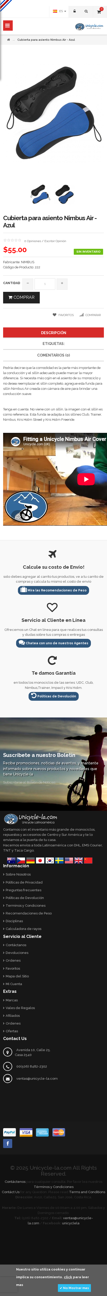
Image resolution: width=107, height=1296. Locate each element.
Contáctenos (15, 1182)
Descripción (53, 333)
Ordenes (13, 960)
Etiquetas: (54, 344)
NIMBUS (27, 262)
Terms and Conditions (87, 1192)
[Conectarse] (74, 12)
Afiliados (13, 1016)
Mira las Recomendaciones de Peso (56, 590)
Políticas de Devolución (56, 696)
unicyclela (70, 1223)
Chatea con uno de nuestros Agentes (56, 643)
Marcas (12, 1000)
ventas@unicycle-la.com (37, 1078)
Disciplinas (14, 921)
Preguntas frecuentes (23, 890)
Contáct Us (10, 1192)
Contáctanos (16, 945)
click (68, 1277)
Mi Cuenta (14, 984)
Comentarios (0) (53, 355)
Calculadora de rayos (23, 929)
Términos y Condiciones (53, 1187)
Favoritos (13, 968)
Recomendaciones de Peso (29, 913)
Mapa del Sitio (17, 976)
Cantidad (11, 283)
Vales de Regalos (20, 1008)
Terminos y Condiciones (25, 905)
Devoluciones (17, 953)
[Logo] (30, 819)
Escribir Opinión (55, 241)
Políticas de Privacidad (24, 882)
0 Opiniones (32, 241)
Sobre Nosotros (18, 874)
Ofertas (12, 1031)
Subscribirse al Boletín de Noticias (29, 782)
